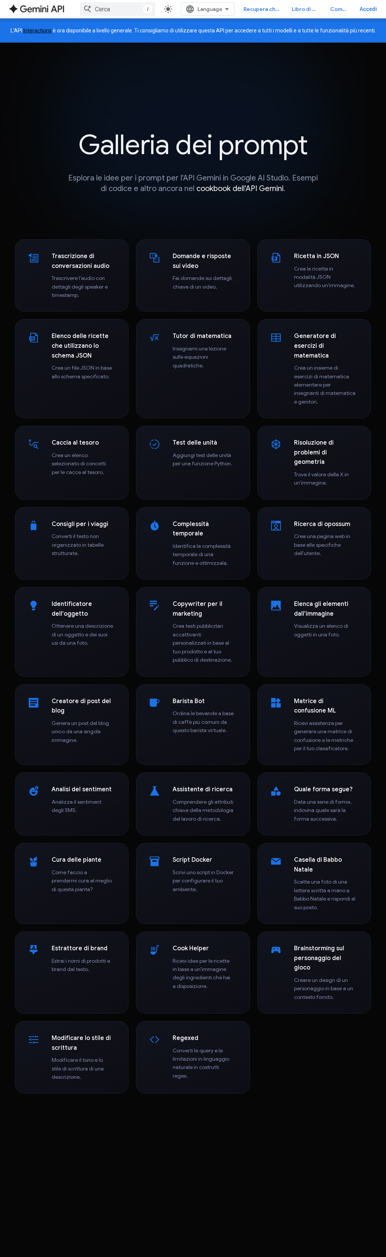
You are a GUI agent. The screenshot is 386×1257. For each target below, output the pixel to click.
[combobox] (117, 9)
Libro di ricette (306, 9)
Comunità (340, 9)
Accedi (368, 9)
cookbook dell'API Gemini (239, 188)
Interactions (37, 31)
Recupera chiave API (263, 9)
